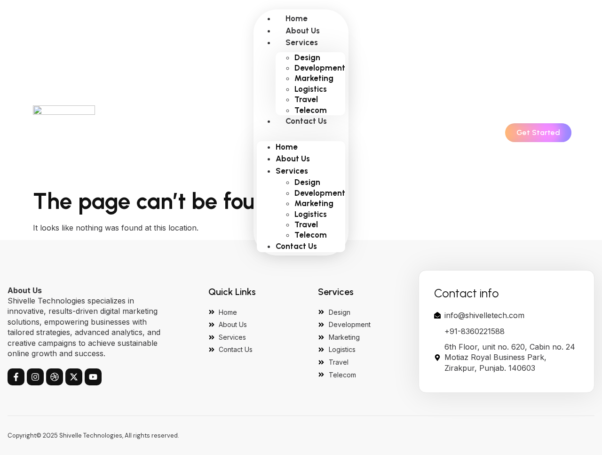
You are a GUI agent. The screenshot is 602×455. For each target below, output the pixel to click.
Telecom (310, 110)
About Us (302, 30)
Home (296, 18)
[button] (301, 132)
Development (319, 67)
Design (307, 57)
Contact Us (306, 121)
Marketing (313, 78)
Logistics (310, 89)
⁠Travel (306, 99)
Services (301, 42)
